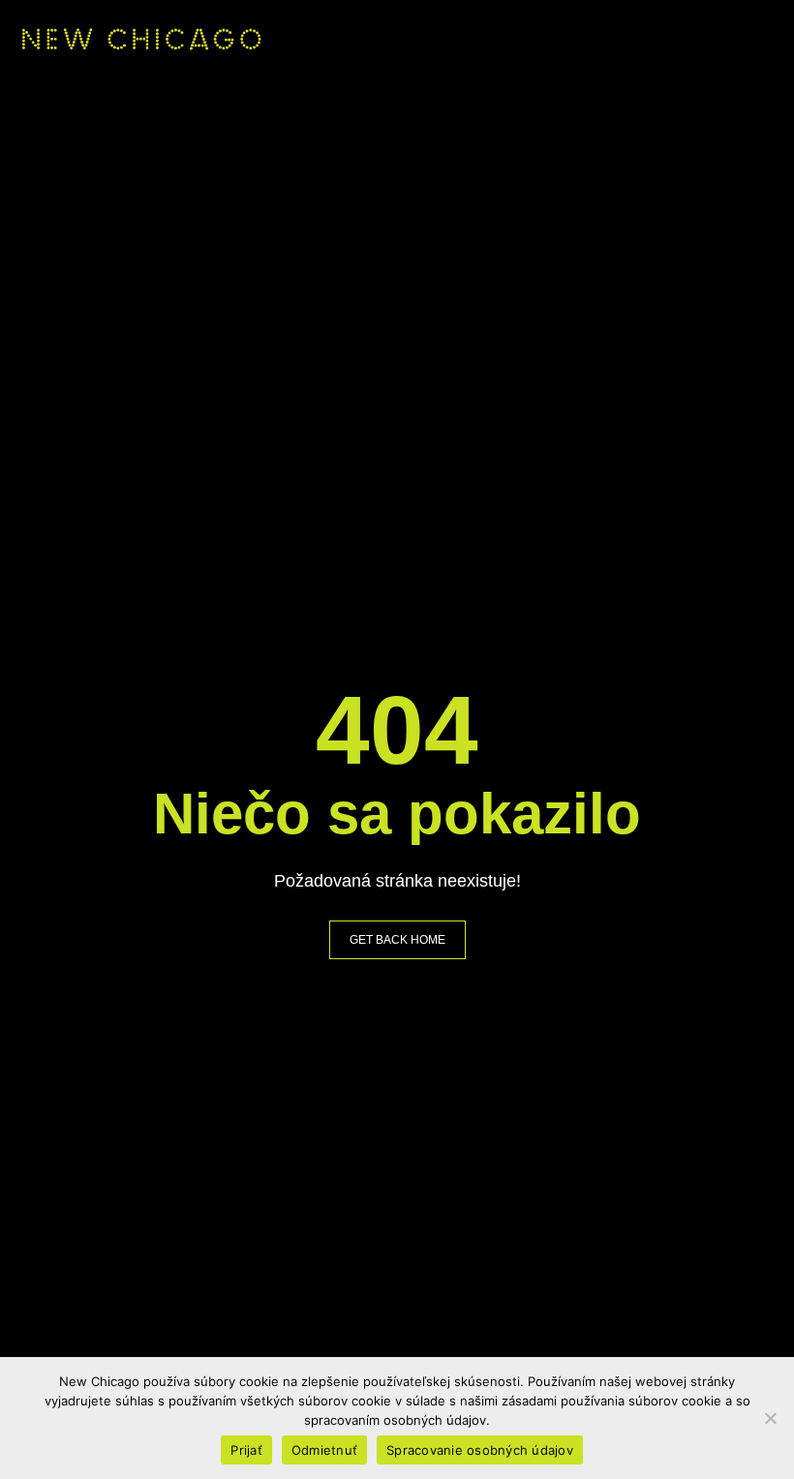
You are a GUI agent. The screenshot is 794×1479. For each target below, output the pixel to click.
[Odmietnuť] (769, 1418)
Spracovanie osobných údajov (479, 1450)
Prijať (246, 1450)
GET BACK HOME (397, 940)
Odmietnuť (324, 1450)
